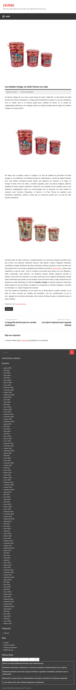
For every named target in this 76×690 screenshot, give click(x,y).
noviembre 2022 (9, 463)
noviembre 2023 (9, 446)
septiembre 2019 (9, 489)
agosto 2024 (7, 424)
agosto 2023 (7, 453)
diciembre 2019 (8, 482)
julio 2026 (7, 370)
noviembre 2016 (9, 572)
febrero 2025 (8, 409)
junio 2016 (7, 584)
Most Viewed (32, 659)
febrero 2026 (8, 382)
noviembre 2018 (9, 514)
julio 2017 (7, 553)
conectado (24, 340)
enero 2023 (7, 460)
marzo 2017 (7, 562)
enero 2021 (7, 475)
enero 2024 (7, 441)
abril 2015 (7, 618)
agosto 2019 (7, 492)
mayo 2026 (7, 375)
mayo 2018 (7, 528)
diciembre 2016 (8, 570)
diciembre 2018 (8, 511)
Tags (38, 659)
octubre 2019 (8, 487)
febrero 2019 (8, 506)
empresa (9, 309)
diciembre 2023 (8, 443)
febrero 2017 (8, 565)
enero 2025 (7, 412)
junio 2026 (7, 373)
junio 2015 (7, 614)
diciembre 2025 (8, 387)
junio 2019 (7, 497)
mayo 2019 (7, 499)
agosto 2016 (7, 579)
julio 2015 (7, 611)
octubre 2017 (8, 545)
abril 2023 (7, 455)
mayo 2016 (7, 587)
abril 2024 (7, 434)
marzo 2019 (7, 504)
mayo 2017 (7, 558)
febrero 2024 (8, 438)
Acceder (6, 642)
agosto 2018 (7, 521)
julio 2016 (7, 582)
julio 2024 (7, 426)
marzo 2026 (7, 380)
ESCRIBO (8, 5)
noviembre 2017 (9, 543)
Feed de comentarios (10, 647)
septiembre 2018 (9, 519)
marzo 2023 (7, 458)
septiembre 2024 (9, 421)
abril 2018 (7, 531)
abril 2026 (7, 378)
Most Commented (24, 659)
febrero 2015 (8, 623)
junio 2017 (7, 555)
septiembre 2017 (9, 548)
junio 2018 (7, 526)
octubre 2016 (8, 575)
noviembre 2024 (9, 416)
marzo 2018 (7, 533)
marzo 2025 (7, 407)
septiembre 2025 (9, 395)
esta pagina (57, 268)
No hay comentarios (27, 92)
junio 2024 (7, 429)
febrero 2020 (8, 477)
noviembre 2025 (9, 390)
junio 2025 (7, 399)
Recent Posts (5, 659)
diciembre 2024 (8, 414)
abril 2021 (7, 468)
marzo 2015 (7, 621)
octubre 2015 (8, 604)
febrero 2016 (8, 594)
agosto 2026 (7, 368)
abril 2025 (7, 404)
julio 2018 (7, 523)
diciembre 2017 (8, 541)
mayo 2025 (7, 402)
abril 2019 (7, 502)
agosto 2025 (7, 397)
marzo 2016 (7, 592)
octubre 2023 (8, 448)
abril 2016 (7, 589)
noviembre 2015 (9, 601)
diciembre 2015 (8, 599)
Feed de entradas (9, 645)
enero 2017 (7, 567)
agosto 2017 (7, 550)
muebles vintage (21, 304)
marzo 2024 (7, 436)
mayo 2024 (7, 431)
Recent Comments (14, 659)
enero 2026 (7, 385)
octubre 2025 (8, 392)
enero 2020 (7, 480)
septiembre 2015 (9, 606)
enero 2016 (7, 596)
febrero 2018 (8, 536)
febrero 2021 (8, 472)
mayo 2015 (7, 616)
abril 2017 (7, 560)
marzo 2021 (7, 470)
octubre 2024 (8, 419)
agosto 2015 (7, 609)
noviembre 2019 (9, 485)
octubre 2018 (8, 516)
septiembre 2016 (9, 577)
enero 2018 (7, 538)
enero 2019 (7, 509)
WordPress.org (8, 650)
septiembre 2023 (9, 450)
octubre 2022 (8, 465)
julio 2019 (7, 494)
